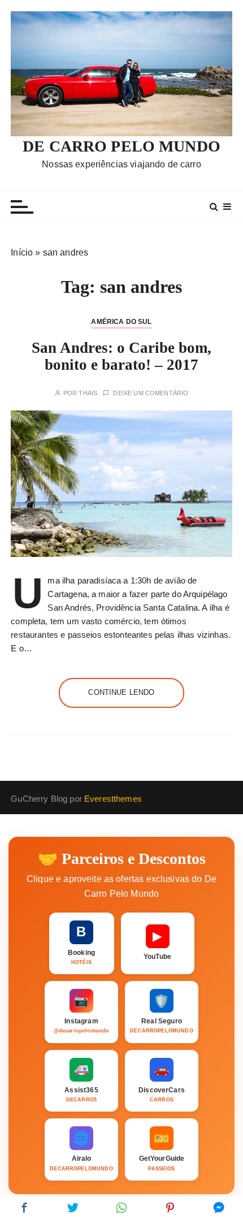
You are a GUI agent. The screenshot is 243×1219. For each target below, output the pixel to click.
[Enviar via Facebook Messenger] (218, 1207)
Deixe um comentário (150, 393)
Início (22, 252)
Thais (88, 393)
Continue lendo (121, 692)
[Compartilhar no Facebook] (24, 1207)
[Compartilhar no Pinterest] (170, 1207)
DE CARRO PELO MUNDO (121, 146)
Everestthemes (113, 798)
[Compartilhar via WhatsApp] (121, 1207)
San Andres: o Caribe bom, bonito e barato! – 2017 (121, 356)
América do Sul (121, 322)
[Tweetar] (73, 1207)
